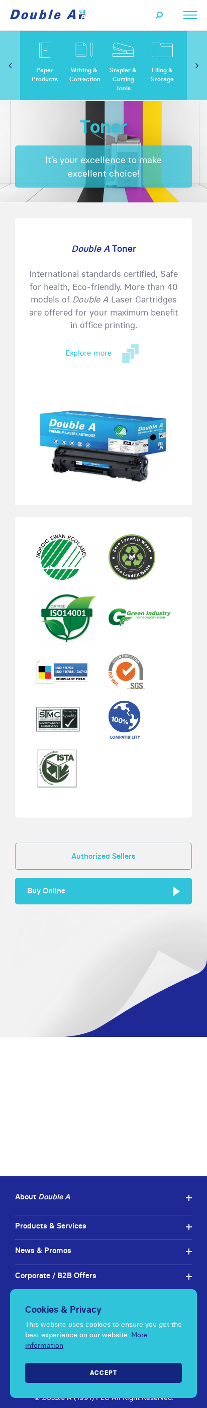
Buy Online (46, 890)
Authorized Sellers (103, 856)
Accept (103, 1372)
